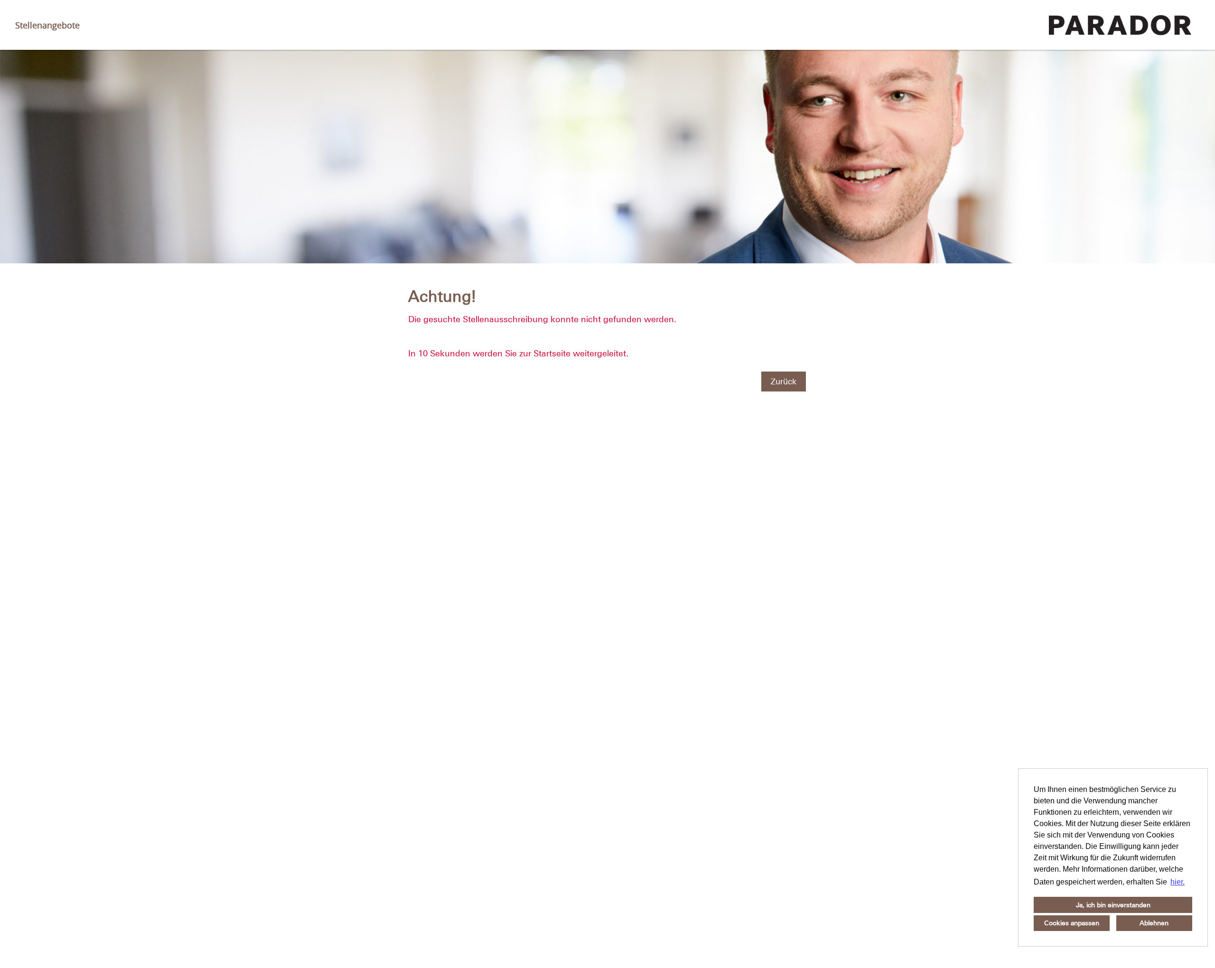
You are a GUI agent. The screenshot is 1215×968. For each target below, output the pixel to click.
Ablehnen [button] (1154, 923)
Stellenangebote (47, 25)
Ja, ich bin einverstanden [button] (1113, 905)
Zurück (783, 381)
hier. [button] (1177, 882)
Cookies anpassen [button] (1071, 923)
